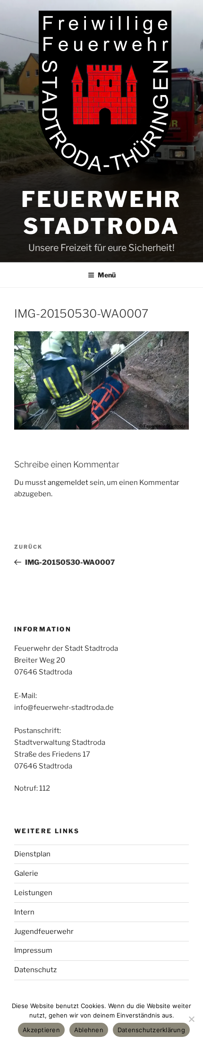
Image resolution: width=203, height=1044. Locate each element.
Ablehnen (88, 1030)
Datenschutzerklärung (151, 1030)
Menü (107, 275)
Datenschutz (35, 970)
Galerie (26, 873)
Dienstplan (32, 854)
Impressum (33, 950)
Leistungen (33, 893)
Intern (24, 912)
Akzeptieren (41, 1030)
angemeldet (68, 482)
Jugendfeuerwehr (44, 931)
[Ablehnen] (191, 1019)
